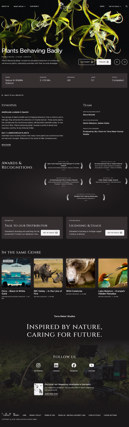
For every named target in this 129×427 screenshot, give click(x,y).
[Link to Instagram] (2, 414)
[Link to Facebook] (10, 414)
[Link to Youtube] (14, 414)
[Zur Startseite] (64, 6)
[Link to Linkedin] (6, 414)
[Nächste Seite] (124, 62)
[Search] (126, 6)
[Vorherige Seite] (117, 62)
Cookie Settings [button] (110, 415)
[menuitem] (5, 6)
